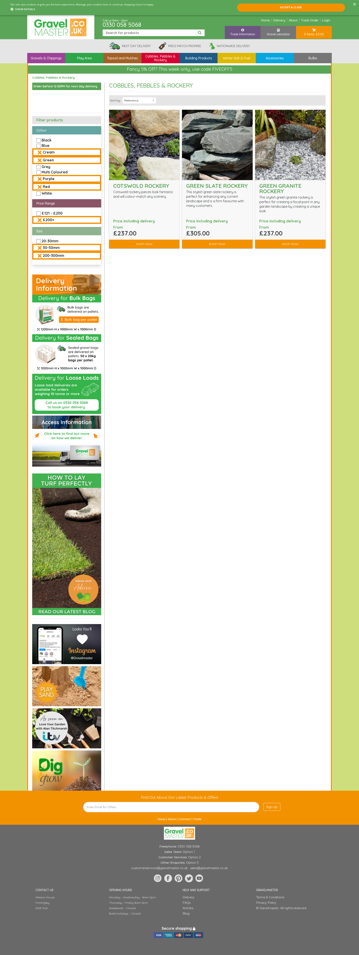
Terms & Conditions (270, 897)
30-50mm (51, 247)
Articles (188, 908)
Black (47, 140)
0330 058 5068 (122, 24)
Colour (41, 130)
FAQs (187, 903)
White (47, 193)
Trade (197, 819)
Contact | (186, 819)
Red (46, 186)
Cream (49, 152)
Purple (48, 178)
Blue (45, 145)
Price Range (45, 203)
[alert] (179, 7)
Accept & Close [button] (291, 7)
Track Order (310, 20)
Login (326, 20)
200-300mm (53, 255)
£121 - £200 (52, 213)
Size (39, 231)
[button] (82, 9)
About (293, 20)
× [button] (354, 4)
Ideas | (162, 819)
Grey (46, 166)
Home (265, 20)
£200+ (48, 219)
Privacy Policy (266, 903)
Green (48, 160)
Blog (186, 913)
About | (173, 819)
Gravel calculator (278, 34)
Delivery (279, 20)
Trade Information (242, 34)
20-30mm (50, 241)
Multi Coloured (55, 172)
